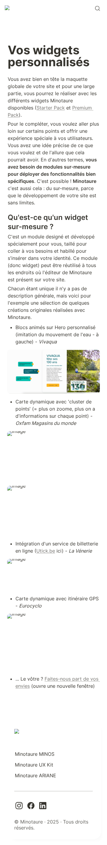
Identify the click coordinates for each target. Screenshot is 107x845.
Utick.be (45, 551)
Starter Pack (51, 108)
